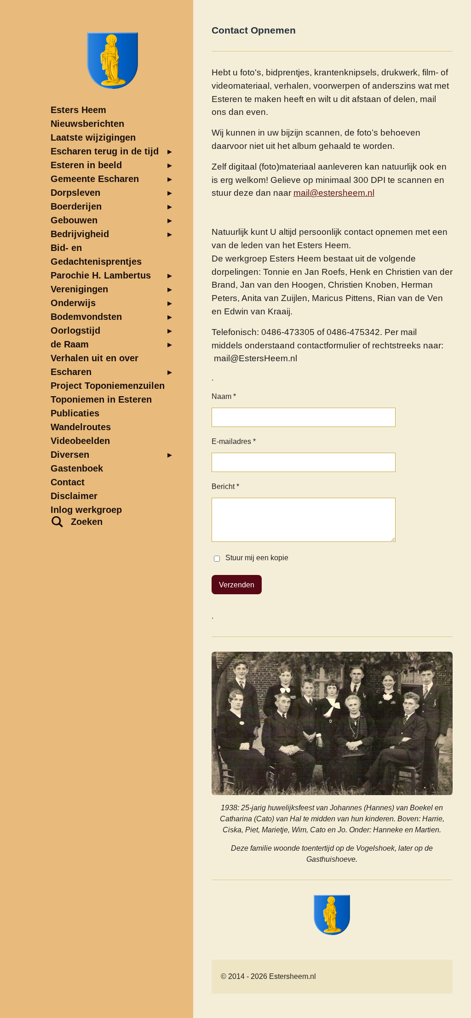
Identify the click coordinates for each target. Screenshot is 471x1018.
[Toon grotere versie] (332, 723)
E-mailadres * (234, 441)
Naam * (224, 396)
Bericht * (225, 486)
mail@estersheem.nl (333, 193)
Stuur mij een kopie (256, 558)
